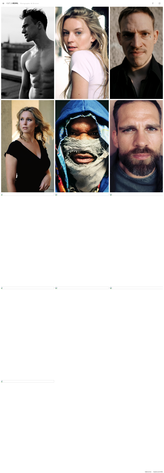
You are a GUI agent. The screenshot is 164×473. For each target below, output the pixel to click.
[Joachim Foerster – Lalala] (27, 239)
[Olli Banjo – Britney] (82, 146)
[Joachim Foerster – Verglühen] (27, 53)
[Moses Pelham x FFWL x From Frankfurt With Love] (136, 333)
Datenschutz (148, 471)
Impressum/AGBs (158, 471)
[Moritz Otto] (136, 146)
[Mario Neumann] (82, 239)
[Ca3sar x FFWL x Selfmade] (82, 333)
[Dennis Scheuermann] (136, 53)
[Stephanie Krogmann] (27, 146)
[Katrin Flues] (82, 53)
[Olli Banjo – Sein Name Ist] (136, 239)
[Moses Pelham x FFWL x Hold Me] (27, 333)
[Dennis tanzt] (27, 426)
